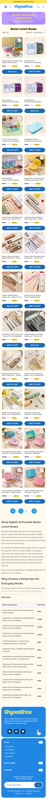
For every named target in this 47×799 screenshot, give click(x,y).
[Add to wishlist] (19, 40)
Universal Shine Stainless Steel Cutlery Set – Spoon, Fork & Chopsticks (33, 219)
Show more (6, 597)
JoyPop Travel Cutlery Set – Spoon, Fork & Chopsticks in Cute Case (34, 375)
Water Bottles (10, 753)
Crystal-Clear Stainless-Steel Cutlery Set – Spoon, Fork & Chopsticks (34, 258)
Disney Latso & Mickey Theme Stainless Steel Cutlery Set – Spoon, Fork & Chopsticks (34, 297)
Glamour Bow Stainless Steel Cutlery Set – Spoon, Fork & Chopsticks (12, 219)
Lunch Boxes (9, 750)
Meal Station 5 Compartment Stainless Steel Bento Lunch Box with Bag (11, 102)
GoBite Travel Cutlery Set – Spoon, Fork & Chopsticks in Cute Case (12, 414)
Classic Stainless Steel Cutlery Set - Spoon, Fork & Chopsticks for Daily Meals (12, 297)
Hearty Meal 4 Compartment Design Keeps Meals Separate (12, 62)
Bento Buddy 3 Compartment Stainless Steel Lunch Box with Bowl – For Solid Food (12, 180)
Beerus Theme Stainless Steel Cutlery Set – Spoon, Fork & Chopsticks (11, 258)
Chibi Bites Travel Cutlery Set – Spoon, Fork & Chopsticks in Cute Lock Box (12, 336)
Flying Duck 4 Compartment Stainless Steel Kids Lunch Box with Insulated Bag (34, 180)
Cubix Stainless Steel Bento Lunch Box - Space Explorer (12, 452)
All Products (9, 746)
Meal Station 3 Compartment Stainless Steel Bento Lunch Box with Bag (34, 63)
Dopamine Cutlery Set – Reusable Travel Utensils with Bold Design (33, 414)
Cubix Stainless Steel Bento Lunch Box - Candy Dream (11, 491)
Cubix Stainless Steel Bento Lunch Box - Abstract (34, 491)
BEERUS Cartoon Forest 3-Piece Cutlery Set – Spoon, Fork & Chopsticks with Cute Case (12, 376)
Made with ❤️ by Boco (23, 793)
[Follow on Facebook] (16, 731)
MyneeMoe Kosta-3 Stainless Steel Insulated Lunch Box (33, 141)
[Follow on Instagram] (10, 731)
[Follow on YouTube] (23, 731)
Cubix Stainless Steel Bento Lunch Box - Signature (34, 452)
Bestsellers (9, 756)
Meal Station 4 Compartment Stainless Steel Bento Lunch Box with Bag (34, 102)
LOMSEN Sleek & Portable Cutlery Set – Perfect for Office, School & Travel (33, 336)
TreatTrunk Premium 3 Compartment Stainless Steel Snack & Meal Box (10, 141)
